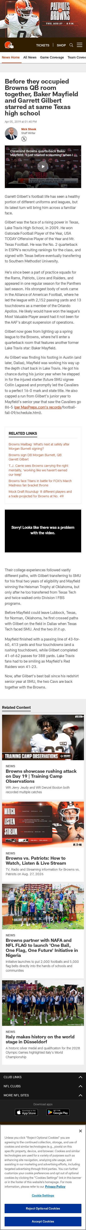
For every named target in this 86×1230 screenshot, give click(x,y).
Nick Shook (28, 129)
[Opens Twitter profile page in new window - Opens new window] (24, 139)
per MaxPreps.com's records (38, 407)
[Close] (80, 1131)
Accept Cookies (43, 1221)
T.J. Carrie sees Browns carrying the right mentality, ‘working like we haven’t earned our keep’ (38, 470)
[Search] (71, 45)
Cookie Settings (43, 1195)
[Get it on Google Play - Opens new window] (58, 1114)
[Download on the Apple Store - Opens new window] (26, 1113)
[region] (43, 1177)
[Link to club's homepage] (9, 43)
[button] (42, 166)
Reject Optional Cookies (43, 1208)
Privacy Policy (55, 1186)
